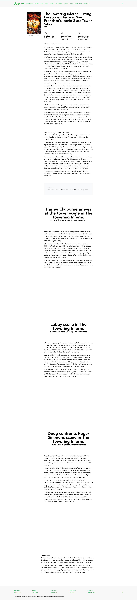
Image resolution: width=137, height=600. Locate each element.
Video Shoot (54, 592)
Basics (76, 3)
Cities (41, 3)
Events (46, 3)
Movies (36, 3)
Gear (80, 3)
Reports (52, 3)
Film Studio (72, 592)
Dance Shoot (72, 590)
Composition (59, 3)
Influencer (90, 590)
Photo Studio (17, 592)
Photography (29, 3)
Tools (71, 3)
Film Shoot (35, 592)
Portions (66, 3)
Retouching (86, 3)
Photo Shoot (17, 590)
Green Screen (91, 592)
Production (53, 590)
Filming (34, 590)
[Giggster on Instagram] (122, 3)
